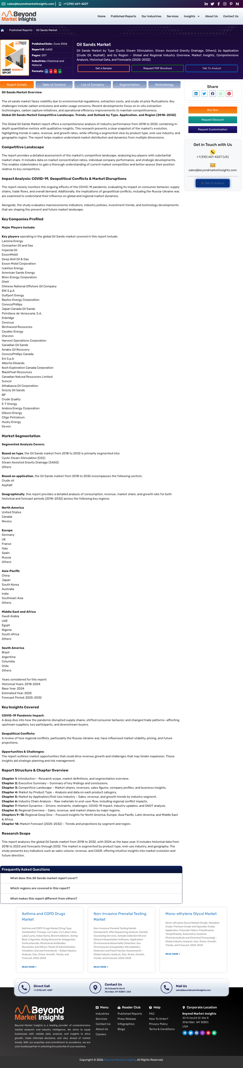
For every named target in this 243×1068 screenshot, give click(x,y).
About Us (211, 16)
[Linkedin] (184, 1032)
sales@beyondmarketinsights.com (30, 3)
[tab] (17, 84)
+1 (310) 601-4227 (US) (213, 157)
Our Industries (152, 16)
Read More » (29, 967)
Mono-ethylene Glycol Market (191, 913)
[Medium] (214, 1032)
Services (173, 16)
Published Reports (123, 16)
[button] (91, 878)
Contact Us (231, 16)
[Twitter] (190, 1032)
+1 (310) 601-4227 (75, 3)
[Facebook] (196, 1032)
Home (101, 16)
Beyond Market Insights (120, 1059)
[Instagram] (202, 1032)
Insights (189, 16)
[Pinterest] (208, 1032)
